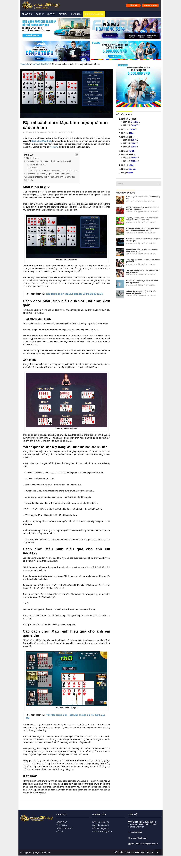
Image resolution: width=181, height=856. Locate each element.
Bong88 (134, 122)
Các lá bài (34, 167)
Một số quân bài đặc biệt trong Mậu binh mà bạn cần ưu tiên (54, 170)
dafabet (132, 129)
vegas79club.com (43, 852)
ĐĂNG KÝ (133, 5)
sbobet (132, 169)
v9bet (131, 165)
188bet (134, 157)
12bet (131, 133)
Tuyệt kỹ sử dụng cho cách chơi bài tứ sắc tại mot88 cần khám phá (142, 219)
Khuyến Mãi (76, 14)
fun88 (131, 151)
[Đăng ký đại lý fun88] (55, 28)
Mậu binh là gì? (33, 158)
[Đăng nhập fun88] (126, 51)
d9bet (133, 140)
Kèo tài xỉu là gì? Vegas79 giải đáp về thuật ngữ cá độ (74, 294)
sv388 (130, 173)
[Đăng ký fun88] (138, 85)
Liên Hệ (149, 852)
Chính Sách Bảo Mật (134, 852)
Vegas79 (54, 147)
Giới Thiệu (118, 852)
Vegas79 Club (30, 133)
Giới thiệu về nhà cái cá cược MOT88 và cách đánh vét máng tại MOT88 (142, 229)
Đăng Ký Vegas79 (100, 822)
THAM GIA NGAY (150, 5)
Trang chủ (27, 14)
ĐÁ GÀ (59, 831)
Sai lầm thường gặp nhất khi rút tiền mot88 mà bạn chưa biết (141, 292)
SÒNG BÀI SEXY (64, 828)
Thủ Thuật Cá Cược (94, 14)
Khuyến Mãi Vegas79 (102, 831)
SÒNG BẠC (61, 822)
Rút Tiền (63, 14)
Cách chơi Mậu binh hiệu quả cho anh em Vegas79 (48, 174)
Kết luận (29, 180)
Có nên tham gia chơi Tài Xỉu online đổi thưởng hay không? (142, 208)
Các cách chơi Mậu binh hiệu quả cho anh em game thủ (50, 177)
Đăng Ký (40, 14)
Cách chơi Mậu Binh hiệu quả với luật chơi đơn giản (49, 161)
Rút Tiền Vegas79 (100, 828)
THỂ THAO (61, 825)
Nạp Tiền (51, 14)
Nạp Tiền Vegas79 (100, 825)
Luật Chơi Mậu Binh (38, 164)
